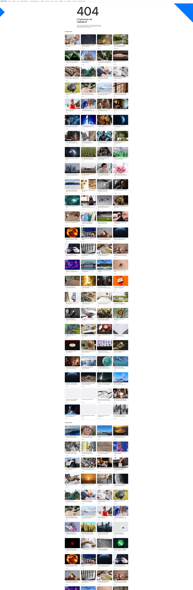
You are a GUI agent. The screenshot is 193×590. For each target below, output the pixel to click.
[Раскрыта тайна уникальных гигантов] (72, 90)
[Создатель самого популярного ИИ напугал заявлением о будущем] (72, 395)
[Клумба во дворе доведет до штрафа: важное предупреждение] (120, 138)
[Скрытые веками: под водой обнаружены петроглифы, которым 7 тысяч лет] (120, 476)
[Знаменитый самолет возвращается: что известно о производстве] (88, 74)
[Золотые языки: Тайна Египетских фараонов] (88, 186)
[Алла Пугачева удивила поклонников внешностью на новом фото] (120, 508)
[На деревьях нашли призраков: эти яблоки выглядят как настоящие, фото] (104, 251)
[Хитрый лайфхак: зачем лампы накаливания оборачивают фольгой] (104, 202)
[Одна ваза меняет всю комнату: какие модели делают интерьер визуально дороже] (72, 428)
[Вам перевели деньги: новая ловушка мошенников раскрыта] (88, 90)
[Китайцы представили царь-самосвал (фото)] (72, 561)
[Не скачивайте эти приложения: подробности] (88, 315)
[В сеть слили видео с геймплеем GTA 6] (88, 412)
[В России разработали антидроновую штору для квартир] (120, 331)
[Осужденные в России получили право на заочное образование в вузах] (120, 90)
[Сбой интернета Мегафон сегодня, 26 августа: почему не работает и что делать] (72, 251)
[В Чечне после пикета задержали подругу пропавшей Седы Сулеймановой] (88, 529)
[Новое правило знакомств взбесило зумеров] (72, 106)
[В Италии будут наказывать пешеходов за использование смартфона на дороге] (88, 444)
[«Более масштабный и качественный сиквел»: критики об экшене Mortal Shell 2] (104, 283)
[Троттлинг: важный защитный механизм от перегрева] (88, 492)
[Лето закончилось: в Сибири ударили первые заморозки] (104, 315)
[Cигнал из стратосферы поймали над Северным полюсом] (104, 90)
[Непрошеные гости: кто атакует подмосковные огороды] (104, 106)
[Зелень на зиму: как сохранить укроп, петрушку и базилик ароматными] (120, 41)
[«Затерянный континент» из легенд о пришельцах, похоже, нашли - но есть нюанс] (104, 363)
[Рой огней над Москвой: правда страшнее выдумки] (88, 41)
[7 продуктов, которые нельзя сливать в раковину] (88, 299)
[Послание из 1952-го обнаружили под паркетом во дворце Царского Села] (104, 545)
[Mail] (1, 1)
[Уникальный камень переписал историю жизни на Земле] (120, 529)
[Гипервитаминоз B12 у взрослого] (120, 186)
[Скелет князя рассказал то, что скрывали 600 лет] (88, 58)
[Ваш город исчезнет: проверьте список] (120, 106)
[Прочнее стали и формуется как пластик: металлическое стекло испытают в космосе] (88, 561)
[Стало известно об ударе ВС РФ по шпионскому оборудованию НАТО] (104, 235)
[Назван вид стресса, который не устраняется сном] (120, 74)
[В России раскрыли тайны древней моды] (72, 347)
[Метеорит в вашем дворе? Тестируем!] (120, 315)
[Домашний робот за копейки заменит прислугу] (72, 460)
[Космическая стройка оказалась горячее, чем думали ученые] (104, 444)
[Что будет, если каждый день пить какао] (104, 331)
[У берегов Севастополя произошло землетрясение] (120, 363)
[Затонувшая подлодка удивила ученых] (104, 41)
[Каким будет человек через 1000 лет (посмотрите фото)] (104, 138)
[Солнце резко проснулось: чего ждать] (72, 202)
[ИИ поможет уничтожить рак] (88, 395)
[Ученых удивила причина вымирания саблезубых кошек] (120, 299)
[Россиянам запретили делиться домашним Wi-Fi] (88, 251)
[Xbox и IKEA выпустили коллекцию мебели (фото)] (88, 331)
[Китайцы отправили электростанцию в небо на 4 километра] (120, 379)
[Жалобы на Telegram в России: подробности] (104, 412)
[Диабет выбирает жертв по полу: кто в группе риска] (88, 347)
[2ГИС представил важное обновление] (120, 460)
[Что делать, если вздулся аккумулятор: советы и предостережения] (104, 186)
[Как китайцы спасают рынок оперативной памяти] (72, 444)
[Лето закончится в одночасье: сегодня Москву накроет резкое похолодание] (72, 170)
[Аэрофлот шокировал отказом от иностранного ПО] (88, 170)
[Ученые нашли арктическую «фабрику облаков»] (88, 363)
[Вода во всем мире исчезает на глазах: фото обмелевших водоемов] (104, 476)
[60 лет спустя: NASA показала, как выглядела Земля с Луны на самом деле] (120, 577)
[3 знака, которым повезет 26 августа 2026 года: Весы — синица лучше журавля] (72, 138)
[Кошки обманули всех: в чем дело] (104, 561)
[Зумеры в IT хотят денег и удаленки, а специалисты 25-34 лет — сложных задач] (72, 267)
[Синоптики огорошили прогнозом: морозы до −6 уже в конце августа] (88, 202)
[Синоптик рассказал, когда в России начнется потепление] (120, 412)
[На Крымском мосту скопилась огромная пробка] (88, 267)
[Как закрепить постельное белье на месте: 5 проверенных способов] (104, 299)
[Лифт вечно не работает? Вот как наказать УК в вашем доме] (104, 460)
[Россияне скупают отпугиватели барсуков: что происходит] (88, 476)
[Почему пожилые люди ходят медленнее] (104, 577)
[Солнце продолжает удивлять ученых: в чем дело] (88, 283)
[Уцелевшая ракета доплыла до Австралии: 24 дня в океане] (72, 529)
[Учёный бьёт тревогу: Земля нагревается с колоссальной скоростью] (72, 379)
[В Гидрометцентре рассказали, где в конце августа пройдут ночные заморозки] (104, 508)
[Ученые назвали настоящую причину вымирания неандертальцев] (120, 347)
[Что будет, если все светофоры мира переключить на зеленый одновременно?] (120, 492)
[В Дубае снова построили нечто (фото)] (88, 235)
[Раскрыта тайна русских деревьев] (72, 331)
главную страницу (87, 27)
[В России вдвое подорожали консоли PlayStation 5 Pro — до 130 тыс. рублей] (88, 122)
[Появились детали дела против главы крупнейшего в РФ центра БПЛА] (120, 251)
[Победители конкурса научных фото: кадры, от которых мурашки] (72, 476)
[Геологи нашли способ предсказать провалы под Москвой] (72, 283)
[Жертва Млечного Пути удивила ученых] (72, 154)
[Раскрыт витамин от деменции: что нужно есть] (120, 218)
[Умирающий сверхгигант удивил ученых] (104, 529)
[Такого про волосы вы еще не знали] (104, 428)
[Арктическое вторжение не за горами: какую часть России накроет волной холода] (72, 186)
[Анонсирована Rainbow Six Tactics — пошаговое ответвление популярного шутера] (72, 363)
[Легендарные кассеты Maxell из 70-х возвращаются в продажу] (72, 492)
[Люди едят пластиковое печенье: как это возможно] (104, 122)
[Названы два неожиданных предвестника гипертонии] (104, 74)
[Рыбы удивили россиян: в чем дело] (120, 58)
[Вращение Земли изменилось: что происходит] (120, 122)
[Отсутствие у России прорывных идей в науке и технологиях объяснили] (72, 122)
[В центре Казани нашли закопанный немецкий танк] (88, 138)
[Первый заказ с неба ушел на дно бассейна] (104, 267)
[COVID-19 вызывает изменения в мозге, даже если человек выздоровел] (104, 170)
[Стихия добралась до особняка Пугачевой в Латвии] (120, 545)
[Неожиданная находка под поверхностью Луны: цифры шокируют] (72, 545)
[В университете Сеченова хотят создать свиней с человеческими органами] (72, 74)
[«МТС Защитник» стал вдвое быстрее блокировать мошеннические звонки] (72, 412)
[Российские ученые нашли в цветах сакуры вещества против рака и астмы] (120, 170)
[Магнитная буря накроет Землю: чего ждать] (88, 577)
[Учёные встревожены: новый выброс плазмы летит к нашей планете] (72, 235)
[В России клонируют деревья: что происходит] (120, 202)
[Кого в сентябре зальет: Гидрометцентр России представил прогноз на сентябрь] (104, 218)
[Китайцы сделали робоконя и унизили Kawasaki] (72, 508)
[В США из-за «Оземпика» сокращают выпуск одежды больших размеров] (88, 218)
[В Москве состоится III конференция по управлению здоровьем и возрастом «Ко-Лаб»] (104, 347)
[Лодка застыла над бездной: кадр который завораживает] (120, 154)
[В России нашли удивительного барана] (72, 577)
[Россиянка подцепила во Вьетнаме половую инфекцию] (88, 545)
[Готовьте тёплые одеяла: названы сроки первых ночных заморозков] (104, 58)
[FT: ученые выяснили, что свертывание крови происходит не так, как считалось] (88, 106)
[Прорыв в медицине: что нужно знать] (120, 267)
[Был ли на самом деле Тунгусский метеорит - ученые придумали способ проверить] (104, 379)
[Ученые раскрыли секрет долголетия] (72, 41)
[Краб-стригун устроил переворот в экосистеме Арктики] (88, 379)
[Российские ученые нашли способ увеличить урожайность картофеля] (88, 154)
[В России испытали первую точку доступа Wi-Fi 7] (72, 299)
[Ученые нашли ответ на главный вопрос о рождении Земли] (120, 235)
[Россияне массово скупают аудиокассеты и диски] (120, 283)
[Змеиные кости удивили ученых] (72, 218)
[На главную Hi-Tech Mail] (4, 1)
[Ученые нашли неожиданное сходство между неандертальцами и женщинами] (104, 154)
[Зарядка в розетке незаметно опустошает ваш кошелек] (120, 561)
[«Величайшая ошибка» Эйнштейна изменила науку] (72, 315)
